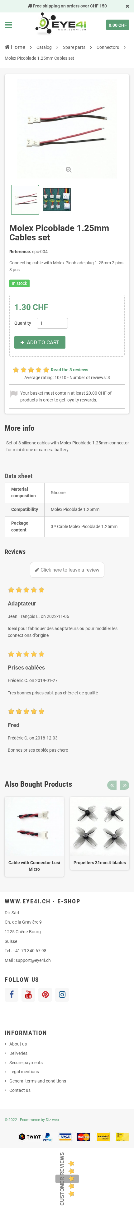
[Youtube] (28, 995)
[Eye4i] (60, 24)
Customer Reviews (62, 1179)
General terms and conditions (37, 1080)
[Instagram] (62, 995)
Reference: (20, 251)
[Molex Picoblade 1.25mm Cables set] (25, 200)
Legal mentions (24, 1071)
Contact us (20, 1090)
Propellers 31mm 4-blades (100, 862)
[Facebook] (11, 995)
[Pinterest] (45, 995)
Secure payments (26, 1062)
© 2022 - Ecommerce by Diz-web (32, 1120)
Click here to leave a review (69, 570)
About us (18, 1043)
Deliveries (18, 1053)
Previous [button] (112, 785)
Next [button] (124, 785)
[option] (34, 837)
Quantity (22, 323)
